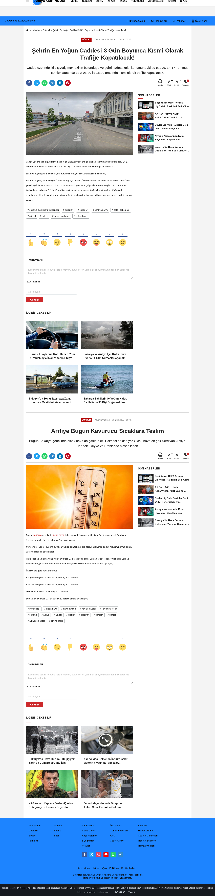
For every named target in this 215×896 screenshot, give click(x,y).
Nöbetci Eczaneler (147, 840)
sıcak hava (58, 535)
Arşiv (112, 835)
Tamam (131, 892)
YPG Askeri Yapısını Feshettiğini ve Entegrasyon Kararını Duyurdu (51, 805)
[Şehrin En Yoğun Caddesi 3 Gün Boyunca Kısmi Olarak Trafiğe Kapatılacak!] (79, 123)
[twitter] (37, 83)
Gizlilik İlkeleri (128, 868)
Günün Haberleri (119, 830)
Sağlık (57, 830)
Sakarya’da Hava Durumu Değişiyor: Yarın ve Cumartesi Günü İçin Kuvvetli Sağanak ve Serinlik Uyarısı (52, 761)
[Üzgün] (122, 237)
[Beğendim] (31, 237)
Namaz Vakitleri (146, 846)
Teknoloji (33, 840)
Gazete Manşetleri (148, 835)
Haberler (36, 30)
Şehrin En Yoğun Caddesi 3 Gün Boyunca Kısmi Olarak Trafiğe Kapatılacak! (90, 30)
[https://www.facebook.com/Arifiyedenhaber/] (84, 854)
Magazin (33, 830)
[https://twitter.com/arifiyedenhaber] (91, 854)
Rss (79, 868)
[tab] (35, 259)
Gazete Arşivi (117, 840)
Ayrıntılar (120, 892)
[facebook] (29, 83)
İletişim (96, 868)
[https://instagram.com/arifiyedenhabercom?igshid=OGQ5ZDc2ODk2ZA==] (98, 854)
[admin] (120, 854)
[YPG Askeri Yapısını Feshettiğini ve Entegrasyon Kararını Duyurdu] (52, 784)
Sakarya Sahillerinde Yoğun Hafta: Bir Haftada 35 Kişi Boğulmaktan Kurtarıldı (105, 400)
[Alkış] (44, 237)
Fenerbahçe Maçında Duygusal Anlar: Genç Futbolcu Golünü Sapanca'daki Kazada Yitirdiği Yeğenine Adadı (103, 805)
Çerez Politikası (110, 868)
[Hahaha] (96, 237)
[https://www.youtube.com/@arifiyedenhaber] (106, 854)
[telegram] (52, 83)
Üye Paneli (201, 20)
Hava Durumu (145, 830)
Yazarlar (180, 20)
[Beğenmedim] (70, 237)
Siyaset (32, 835)
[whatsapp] (44, 83)
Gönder (34, 299)
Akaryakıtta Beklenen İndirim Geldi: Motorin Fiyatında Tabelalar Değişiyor (105, 761)
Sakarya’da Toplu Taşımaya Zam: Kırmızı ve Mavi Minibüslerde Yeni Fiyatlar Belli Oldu (50, 400)
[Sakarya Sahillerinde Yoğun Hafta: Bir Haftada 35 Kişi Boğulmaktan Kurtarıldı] (107, 379)
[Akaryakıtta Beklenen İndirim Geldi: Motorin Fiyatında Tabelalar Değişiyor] (107, 740)
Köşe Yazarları (89, 835)
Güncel (46, 30)
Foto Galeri (160, 20)
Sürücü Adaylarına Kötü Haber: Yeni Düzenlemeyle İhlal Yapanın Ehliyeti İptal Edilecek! (52, 356)
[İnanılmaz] (109, 237)
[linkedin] (60, 83)
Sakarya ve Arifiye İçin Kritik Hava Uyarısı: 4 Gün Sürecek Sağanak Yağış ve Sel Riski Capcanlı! (104, 356)
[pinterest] (68, 83)
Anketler (142, 825)
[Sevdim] (57, 237)
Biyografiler (88, 840)
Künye (87, 868)
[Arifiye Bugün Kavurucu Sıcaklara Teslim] (79, 497)
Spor (56, 835)
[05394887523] (113, 854)
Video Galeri (138, 20)
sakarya (37, 535)
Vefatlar (86, 846)
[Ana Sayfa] (27, 30)
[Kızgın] (83, 237)
